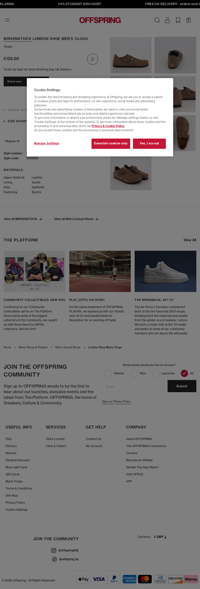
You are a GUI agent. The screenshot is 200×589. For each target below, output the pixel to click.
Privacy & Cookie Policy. (108, 126)
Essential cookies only (111, 143)
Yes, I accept (149, 143)
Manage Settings (46, 143)
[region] (100, 117)
